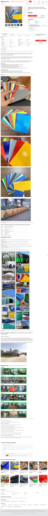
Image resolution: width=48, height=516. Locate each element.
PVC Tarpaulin (10, 5)
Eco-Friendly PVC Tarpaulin (22, 501)
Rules (46, 3)
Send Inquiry (32, 15)
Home (1, 5)
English (6, 511)
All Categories (3, 3)
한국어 (30, 511)
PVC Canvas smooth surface (15, 492)
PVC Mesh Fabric (26, 492)
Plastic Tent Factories (23, 504)
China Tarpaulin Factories (16, 504)
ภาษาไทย (36, 511)
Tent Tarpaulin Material (10, 506)
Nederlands (25, 511)
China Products (9, 510)
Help (34, 3)
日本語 (32, 511)
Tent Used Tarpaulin (36, 504)
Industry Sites (28, 510)
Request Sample (42, 17)
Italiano (20, 511)
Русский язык (17, 511)
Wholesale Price (25, 510)
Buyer (30, 3)
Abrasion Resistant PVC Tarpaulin (5, 501)
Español (9, 511)
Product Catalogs (11, 491)
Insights (43, 510)
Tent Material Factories (4, 504)
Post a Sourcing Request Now (22, 455)
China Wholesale (21, 510)
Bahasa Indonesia (45, 511)
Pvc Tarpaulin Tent (3, 506)
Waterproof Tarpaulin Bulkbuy (17, 506)
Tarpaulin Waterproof (29, 504)
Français (14, 511)
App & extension (38, 3)
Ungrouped (13, 494)
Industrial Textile (6, 5)
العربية (28, 511)
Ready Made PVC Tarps (3, 494)
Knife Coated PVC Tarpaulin (14, 501)
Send (7, 455)
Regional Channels (33, 510)
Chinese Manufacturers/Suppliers (15, 510)
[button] (31, 35)
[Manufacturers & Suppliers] (5, 1)
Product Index (37, 510)
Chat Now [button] (43, 15)
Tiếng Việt (41, 511)
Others (25, 494)
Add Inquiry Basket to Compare (14, 27)
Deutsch (22, 511)
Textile (3, 5)
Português (11, 511)
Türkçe (38, 511)
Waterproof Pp (10, 504)
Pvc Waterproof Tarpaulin (43, 504)
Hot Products (5, 510)
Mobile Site (40, 510)
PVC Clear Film (37, 492)
